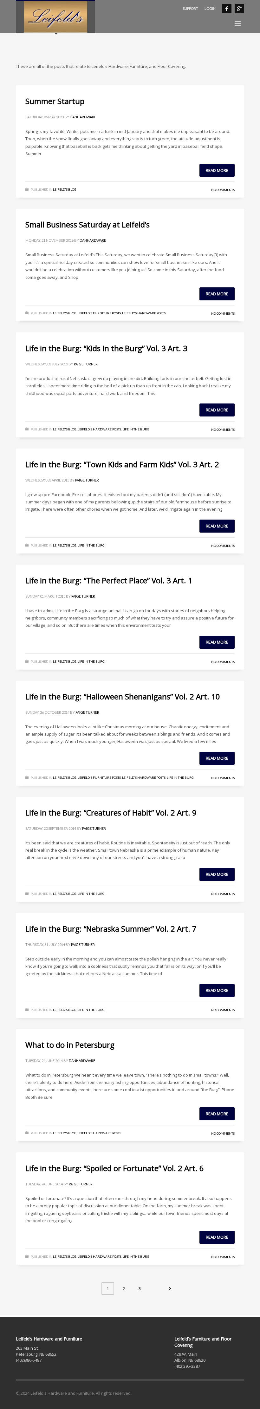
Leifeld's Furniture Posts (99, 313)
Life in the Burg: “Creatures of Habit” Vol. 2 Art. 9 (111, 812)
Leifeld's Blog (64, 189)
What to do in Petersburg (69, 1044)
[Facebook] (226, 8)
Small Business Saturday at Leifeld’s (87, 224)
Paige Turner (86, 364)
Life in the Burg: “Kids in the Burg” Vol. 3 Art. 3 (106, 348)
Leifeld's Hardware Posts (144, 313)
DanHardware (83, 117)
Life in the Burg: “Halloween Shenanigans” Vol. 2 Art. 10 (122, 696)
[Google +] (239, 8)
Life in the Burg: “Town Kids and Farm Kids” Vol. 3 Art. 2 (122, 464)
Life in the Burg (135, 429)
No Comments (223, 190)
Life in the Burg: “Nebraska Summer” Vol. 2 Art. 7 (111, 928)
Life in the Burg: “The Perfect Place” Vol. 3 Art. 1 (108, 580)
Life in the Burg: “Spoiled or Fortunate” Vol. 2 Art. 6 (114, 1168)
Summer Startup (54, 101)
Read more (217, 170)
